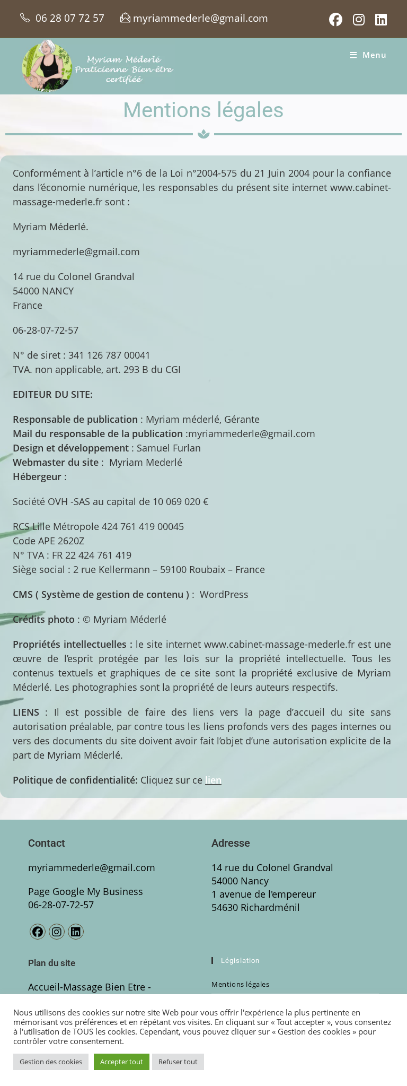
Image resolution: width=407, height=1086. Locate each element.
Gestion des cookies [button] (51, 1061)
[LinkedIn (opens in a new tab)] (378, 20)
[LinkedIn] (76, 932)
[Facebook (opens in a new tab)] (336, 20)
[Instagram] (57, 932)
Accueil (44, 986)
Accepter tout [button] (121, 1061)
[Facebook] (38, 932)
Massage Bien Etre (105, 986)
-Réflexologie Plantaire (89, 993)
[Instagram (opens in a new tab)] (359, 20)
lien (213, 780)
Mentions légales (240, 984)
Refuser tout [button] (178, 1061)
